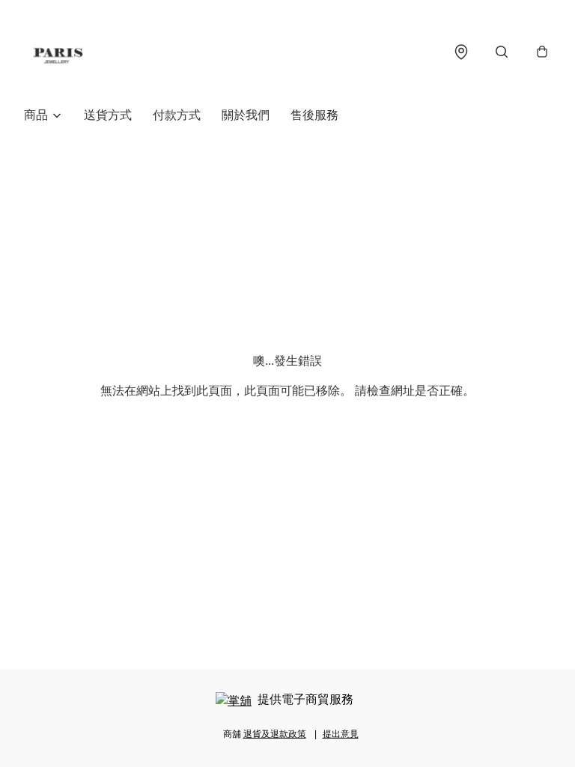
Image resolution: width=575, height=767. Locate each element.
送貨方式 (108, 115)
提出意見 (341, 734)
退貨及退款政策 (274, 734)
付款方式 (177, 115)
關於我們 (246, 115)
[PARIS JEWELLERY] (57, 51)
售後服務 (314, 115)
